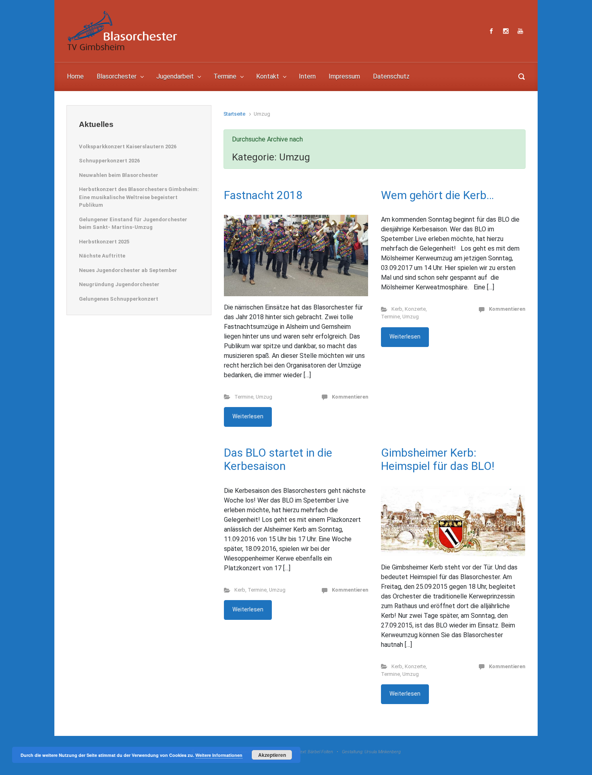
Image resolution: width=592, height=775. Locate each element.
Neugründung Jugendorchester (119, 284)
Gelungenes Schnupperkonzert (118, 299)
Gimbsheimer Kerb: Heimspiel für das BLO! (438, 459)
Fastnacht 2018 (263, 195)
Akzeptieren (272, 754)
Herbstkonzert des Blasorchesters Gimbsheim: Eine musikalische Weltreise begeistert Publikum (139, 197)
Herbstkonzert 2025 (104, 242)
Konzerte (415, 309)
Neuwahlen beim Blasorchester (118, 175)
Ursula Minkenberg (382, 751)
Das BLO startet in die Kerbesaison (278, 459)
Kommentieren (350, 397)
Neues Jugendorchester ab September (128, 270)
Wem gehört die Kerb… (437, 195)
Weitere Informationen (218, 755)
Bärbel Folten (320, 751)
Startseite (234, 114)
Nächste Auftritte (102, 256)
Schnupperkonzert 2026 (109, 161)
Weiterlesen (247, 416)
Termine (243, 397)
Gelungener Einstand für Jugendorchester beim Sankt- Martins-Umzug (133, 223)
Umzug (264, 397)
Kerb (396, 309)
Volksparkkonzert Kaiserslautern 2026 (127, 146)
